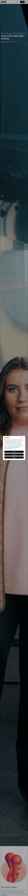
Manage (14, 457)
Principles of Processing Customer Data (11, 448)
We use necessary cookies (10, 439)
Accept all (14, 454)
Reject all (14, 451)
